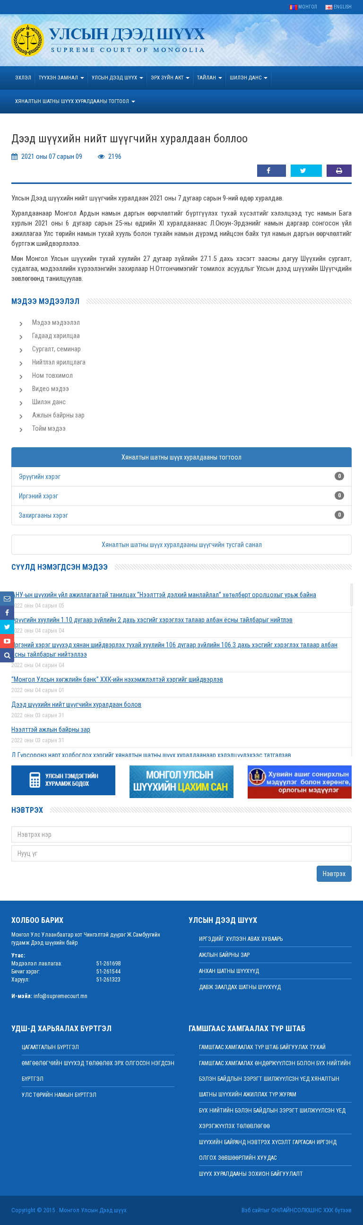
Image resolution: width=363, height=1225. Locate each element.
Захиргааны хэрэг (43, 515)
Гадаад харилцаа (56, 335)
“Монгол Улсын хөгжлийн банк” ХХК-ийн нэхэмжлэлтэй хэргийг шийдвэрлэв (117, 679)
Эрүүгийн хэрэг (39, 476)
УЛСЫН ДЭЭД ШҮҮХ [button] (115, 78)
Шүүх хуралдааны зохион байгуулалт (251, 1174)
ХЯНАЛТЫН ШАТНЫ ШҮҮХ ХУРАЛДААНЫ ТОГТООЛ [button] (72, 101)
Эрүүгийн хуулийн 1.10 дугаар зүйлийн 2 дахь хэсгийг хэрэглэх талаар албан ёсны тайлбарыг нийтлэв (152, 620)
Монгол (307, 6)
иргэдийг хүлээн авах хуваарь (241, 939)
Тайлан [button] (207, 78)
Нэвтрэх (334, 873)
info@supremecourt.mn (60, 996)
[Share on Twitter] (306, 171)
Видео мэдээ (50, 388)
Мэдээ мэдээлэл (56, 322)
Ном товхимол (52, 375)
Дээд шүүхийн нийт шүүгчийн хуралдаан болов (76, 704)
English (342, 6)
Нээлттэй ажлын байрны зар (50, 729)
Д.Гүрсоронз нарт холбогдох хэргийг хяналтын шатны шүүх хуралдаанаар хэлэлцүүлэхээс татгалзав (151, 755)
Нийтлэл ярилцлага (59, 362)
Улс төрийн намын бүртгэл (59, 1095)
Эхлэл (23, 78)
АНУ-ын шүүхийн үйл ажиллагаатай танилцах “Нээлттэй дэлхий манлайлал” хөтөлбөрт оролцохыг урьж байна (163, 595)
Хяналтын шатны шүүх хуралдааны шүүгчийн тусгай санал (182, 544)
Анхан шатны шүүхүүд (229, 971)
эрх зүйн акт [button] (168, 78)
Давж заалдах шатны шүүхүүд (240, 987)
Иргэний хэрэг (38, 496)
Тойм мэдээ (49, 428)
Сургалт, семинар (56, 349)
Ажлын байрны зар (58, 415)
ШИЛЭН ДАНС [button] (246, 78)
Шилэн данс (49, 402)
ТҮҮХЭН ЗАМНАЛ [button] (59, 78)
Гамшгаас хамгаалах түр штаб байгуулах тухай (262, 1047)
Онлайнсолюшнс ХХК (302, 1210)
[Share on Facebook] (271, 171)
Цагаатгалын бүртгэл (50, 1047)
